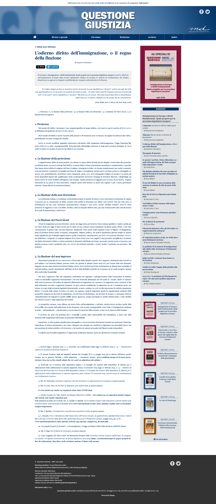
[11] (120, 325)
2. (39, 354)
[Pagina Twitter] (207, 11)
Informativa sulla (43, 487)
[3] (88, 146)
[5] (55, 272)
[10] (83, 318)
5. (39, 386)
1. (39, 347)
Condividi (54, 67)
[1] (130, 143)
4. (39, 381)
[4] (127, 177)
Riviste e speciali (59, 37)
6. (39, 390)
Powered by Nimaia (108, 495)
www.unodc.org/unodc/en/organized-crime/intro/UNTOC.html (66, 390)
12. (39, 436)
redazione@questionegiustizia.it (65, 483)
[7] (72, 300)
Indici (174, 37)
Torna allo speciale (46, 47)
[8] (42, 307)
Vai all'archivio (161, 439)
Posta (42, 67)
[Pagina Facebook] (201, 11)
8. (39, 411)
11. (39, 431)
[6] (69, 297)
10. (39, 426)
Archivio (152, 37)
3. (39, 365)
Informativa (143, 3)
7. (39, 395)
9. (39, 416)
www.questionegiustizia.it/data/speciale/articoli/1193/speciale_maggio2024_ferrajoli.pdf (72, 421)
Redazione (125, 37)
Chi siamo (95, 37)
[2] (66, 146)
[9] (78, 315)
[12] (120, 328)
